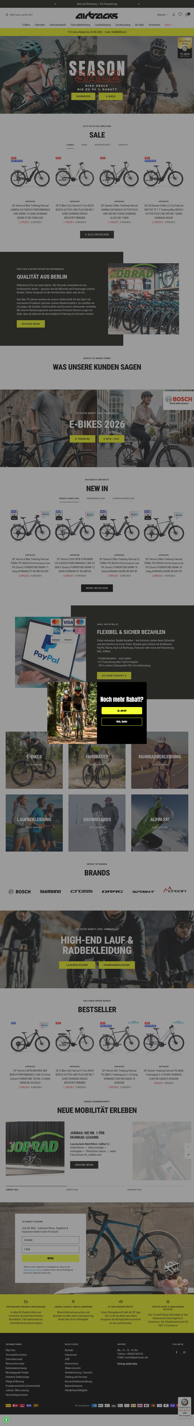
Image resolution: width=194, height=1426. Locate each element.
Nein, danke (121, 721)
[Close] (143, 685)
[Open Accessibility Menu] (6, 1419)
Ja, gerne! (122, 710)
